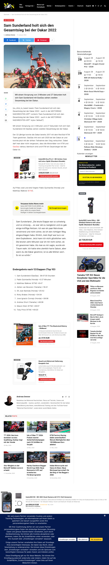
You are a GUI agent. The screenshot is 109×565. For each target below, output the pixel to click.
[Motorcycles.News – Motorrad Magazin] (9, 6)
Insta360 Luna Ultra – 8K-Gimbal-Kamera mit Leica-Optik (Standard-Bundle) (90, 222)
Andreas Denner (10, 35)
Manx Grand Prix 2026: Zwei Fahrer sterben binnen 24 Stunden (96, 304)
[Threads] (6, 115)
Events (71, 6)
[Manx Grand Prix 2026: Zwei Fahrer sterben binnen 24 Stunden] (82, 303)
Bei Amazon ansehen (46, 341)
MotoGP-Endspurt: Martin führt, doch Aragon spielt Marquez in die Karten (97, 319)
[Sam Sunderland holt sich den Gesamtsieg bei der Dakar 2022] (37, 66)
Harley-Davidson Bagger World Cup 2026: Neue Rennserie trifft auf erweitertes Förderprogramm (36, 470)
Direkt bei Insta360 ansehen (49, 176)
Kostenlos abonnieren (92, 177)
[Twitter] (6, 109)
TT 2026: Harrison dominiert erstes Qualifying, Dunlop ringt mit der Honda (13, 438)
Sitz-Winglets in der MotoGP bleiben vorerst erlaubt (13, 468)
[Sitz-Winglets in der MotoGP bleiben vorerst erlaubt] (14, 457)
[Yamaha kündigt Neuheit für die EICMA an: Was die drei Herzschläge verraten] (82, 334)
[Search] (105, 6)
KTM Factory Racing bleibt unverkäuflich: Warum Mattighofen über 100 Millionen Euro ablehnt (60, 440)
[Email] (6, 120)
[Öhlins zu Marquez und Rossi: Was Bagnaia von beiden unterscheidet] (82, 289)
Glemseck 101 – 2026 (93, 133)
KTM (30, 191)
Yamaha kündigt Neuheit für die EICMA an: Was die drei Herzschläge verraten (96, 335)
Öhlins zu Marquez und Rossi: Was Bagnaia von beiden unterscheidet (97, 290)
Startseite (6, 14)
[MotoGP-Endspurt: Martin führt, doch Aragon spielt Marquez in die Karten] (82, 317)
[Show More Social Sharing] (52, 40)
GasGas (16, 147)
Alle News (21, 6)
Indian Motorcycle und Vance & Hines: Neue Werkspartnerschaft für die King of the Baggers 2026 (59, 470)
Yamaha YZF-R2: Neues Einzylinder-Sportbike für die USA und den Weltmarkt (91, 278)
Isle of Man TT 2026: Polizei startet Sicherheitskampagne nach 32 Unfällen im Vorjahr (35, 440)
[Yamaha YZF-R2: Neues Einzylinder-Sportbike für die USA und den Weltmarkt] (91, 264)
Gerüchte (81, 270)
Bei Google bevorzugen (57, 208)
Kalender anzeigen (85, 154)
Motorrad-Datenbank (41, 6)
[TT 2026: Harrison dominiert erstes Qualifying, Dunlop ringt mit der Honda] (14, 427)
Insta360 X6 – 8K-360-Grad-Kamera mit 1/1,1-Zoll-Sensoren (49, 497)
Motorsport (9, 20)
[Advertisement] (93, 32)
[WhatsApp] (6, 98)
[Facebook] (6, 104)
